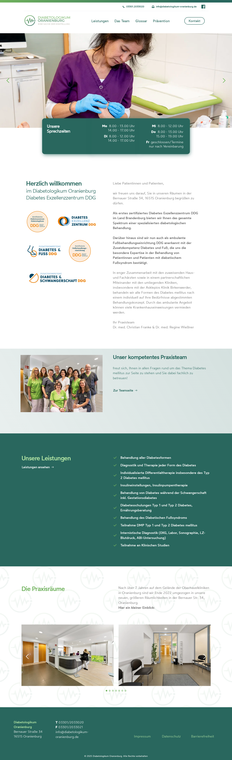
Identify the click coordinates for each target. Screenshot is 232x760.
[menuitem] (100, 22)
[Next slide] (224, 80)
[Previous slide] (8, 80)
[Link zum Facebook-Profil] (203, 7)
